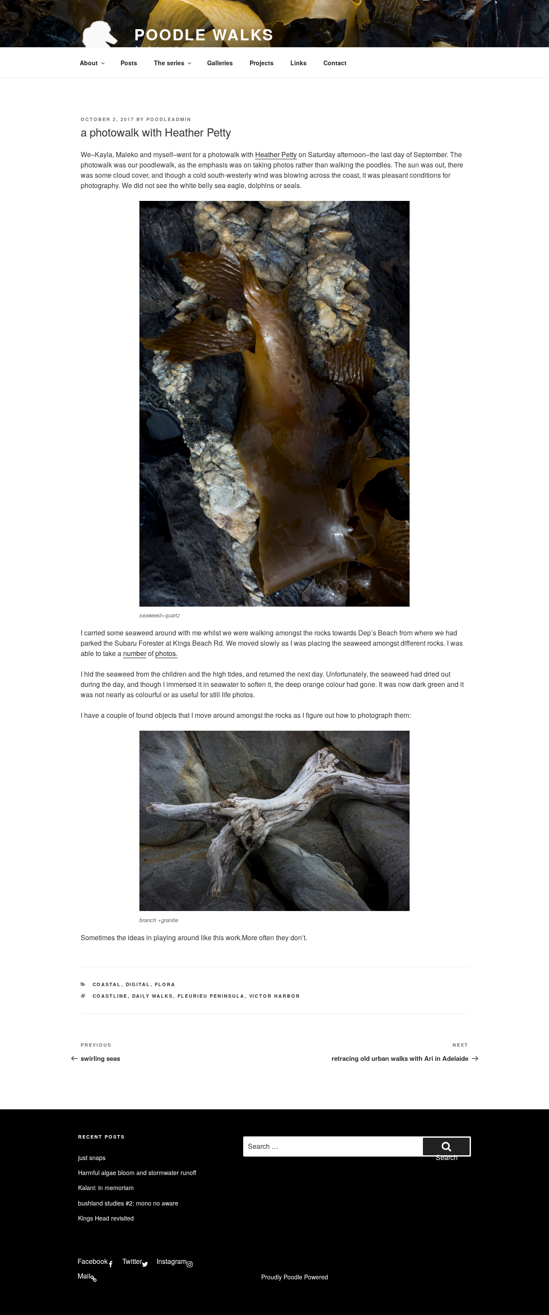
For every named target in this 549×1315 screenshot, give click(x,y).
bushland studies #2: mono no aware (128, 1203)
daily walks (152, 996)
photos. (166, 653)
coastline (110, 996)
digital (138, 984)
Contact (335, 62)
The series (169, 62)
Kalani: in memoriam (106, 1187)
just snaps (92, 1157)
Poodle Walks (204, 34)
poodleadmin (168, 119)
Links (298, 62)
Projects (262, 62)
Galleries (220, 62)
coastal (107, 984)
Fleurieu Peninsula (211, 996)
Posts (129, 62)
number (134, 653)
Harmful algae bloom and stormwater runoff (137, 1172)
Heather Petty (276, 154)
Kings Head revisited (106, 1218)
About (89, 62)
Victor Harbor (275, 996)
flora (165, 984)
